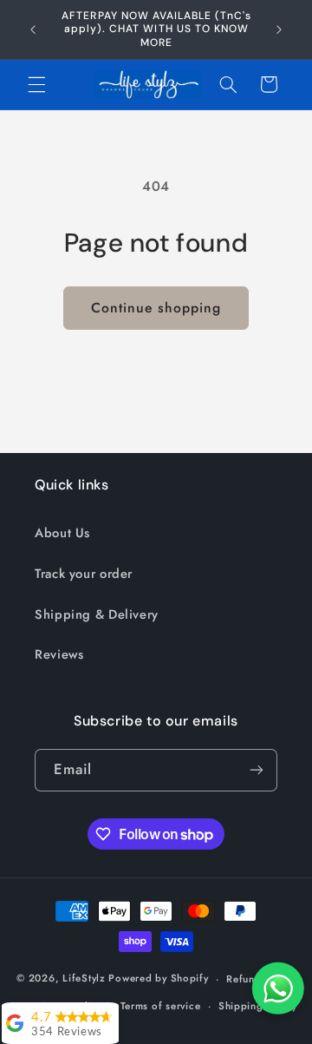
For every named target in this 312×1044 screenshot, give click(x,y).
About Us (62, 532)
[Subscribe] (256, 770)
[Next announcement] (279, 29)
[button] (36, 84)
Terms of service (160, 1006)
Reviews (59, 654)
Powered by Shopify (158, 979)
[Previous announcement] (33, 29)
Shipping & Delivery (97, 614)
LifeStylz (84, 979)
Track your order (84, 573)
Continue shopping (156, 308)
